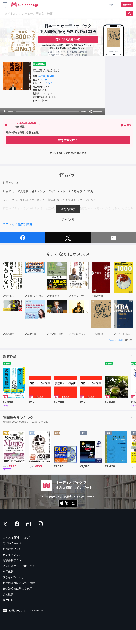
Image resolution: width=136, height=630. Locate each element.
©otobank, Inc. (37, 610)
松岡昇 (50, 76)
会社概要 (8, 594)
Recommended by (116, 340)
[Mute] (90, 111)
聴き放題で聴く (68, 140)
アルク (43, 79)
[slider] (98, 111)
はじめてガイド (12, 543)
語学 (5, 224)
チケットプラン (12, 554)
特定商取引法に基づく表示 (19, 583)
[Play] (4, 111)
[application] (52, 111)
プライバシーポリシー (16, 577)
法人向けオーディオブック (19, 566)
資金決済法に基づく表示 (17, 588)
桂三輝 (41, 76)
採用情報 (8, 600)
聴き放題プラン (12, 549)
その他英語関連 (22, 224)
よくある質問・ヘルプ (16, 537)
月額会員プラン (12, 560)
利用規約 (8, 571)
